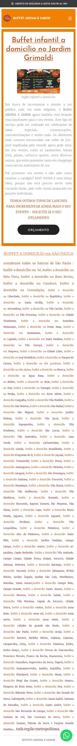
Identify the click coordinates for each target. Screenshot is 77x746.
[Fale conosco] (66, 735)
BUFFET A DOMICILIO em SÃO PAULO (38, 253)
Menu (70, 18)
